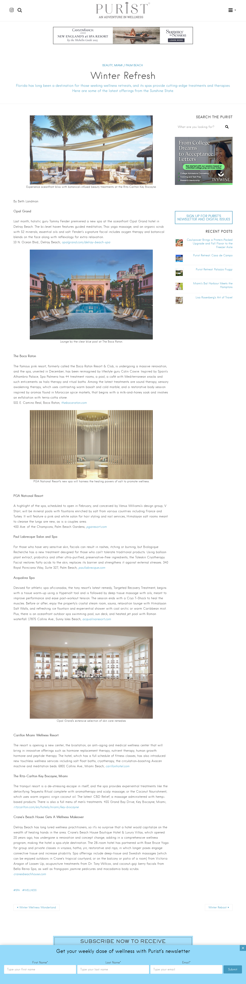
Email (186, 962)
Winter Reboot (218, 907)
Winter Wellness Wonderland (37, 907)
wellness (30, 890)
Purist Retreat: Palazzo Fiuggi (214, 269)
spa (18, 890)
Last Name (113, 962)
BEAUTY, (107, 65)
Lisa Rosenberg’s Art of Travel (214, 297)
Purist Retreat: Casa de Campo (213, 255)
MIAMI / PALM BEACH (128, 65)
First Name (40, 962)
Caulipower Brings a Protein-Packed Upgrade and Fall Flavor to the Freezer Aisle (210, 243)
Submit (232, 969)
